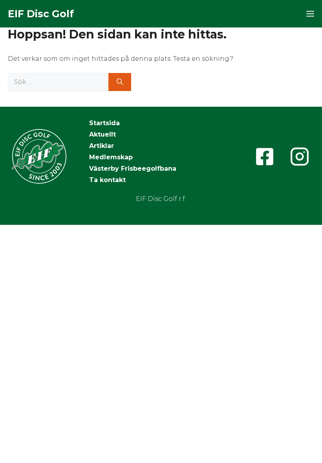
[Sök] (119, 82)
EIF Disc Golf (41, 14)
